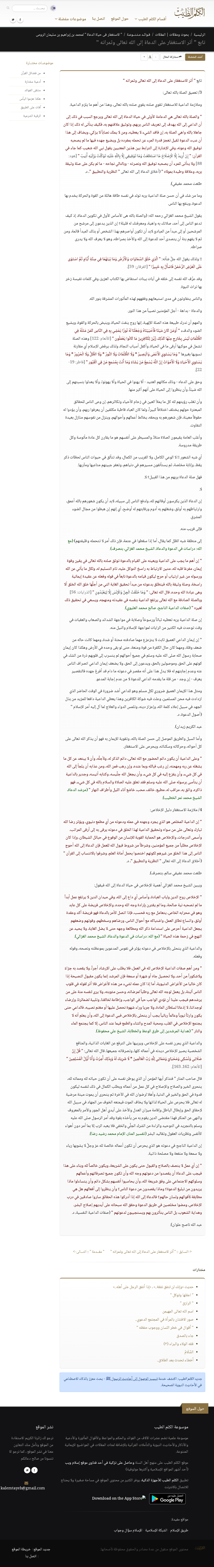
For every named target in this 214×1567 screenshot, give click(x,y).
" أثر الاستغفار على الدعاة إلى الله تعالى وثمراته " (151, 1252)
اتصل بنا (98, 19)
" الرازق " (187, 1303)
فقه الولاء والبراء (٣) (179, 1344)
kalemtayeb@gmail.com (23, 1488)
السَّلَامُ (189, 1352)
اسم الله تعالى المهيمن (178, 1311)
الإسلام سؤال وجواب (128, 1530)
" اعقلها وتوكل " (182, 1295)
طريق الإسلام (179, 1530)
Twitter (13, 19)
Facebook (20, 19)
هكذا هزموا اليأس (30, 99)
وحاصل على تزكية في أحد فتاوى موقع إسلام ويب (99, 1463)
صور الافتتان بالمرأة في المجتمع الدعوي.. (164, 1319)
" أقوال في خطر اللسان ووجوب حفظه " (165, 1328)
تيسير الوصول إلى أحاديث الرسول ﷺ (132, 1379)
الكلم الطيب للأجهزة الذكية (160, 1480)
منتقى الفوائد (32, 90)
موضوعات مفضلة (71, 19)
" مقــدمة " (88, 1252)
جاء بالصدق (185, 1336)
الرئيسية (199, 35)
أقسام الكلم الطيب (151, 19)
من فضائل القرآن (31, 73)
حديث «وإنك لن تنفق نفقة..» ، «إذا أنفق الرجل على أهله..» (153, 1287)
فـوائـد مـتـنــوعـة (138, 35)
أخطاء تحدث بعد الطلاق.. (175, 1360)
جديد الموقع (41, 1549)
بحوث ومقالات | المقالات (172, 35)
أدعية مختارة (33, 82)
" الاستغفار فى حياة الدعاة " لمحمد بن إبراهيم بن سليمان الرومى (79, 35)
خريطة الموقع (21, 1549)
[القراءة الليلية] (51, 8)
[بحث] (8, 8)
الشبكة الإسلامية (156, 1530)
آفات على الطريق (31, 107)
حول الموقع (120, 19)
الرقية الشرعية (32, 116)
